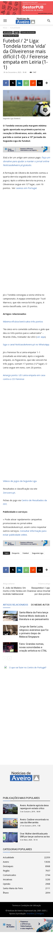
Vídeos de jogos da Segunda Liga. (20, 481)
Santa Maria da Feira (11, 36)
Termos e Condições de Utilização (26, 905)
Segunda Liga (37, 553)
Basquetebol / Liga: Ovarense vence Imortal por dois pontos (38, 591)
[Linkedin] (19, 83)
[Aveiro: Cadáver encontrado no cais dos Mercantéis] (10, 823)
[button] (49, 21)
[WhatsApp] (26, 83)
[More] (47, 83)
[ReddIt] (33, 83)
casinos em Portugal (26, 188)
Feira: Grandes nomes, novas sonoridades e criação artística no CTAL (33, 647)
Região (16, 32)
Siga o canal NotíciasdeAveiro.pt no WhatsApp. (26, 344)
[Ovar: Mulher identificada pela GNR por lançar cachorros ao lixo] (10, 837)
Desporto (15, 553)
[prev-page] (5, 658)
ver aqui (41, 336)
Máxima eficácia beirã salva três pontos (23, 321)
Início (5, 27)
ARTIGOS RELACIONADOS (15, 604)
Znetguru (40, 913)
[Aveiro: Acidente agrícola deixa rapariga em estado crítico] (10, 809)
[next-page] (9, 658)
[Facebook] (6, 83)
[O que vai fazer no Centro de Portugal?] (26, 667)
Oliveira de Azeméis (28, 32)
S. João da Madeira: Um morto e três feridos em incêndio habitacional (14, 591)
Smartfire (30, 913)
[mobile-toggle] (5, 21)
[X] (13, 83)
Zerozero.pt (9, 492)
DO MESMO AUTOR (40, 604)
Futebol (26, 553)
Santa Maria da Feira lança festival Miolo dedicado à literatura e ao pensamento (34, 616)
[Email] (40, 83)
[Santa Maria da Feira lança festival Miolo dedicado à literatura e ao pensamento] (10, 616)
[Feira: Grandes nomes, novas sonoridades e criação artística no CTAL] (10, 647)
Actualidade (15, 27)
